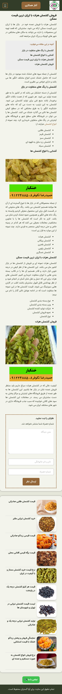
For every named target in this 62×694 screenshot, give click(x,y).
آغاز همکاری (31, 5)
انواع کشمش (51, 124)
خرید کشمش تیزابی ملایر (24, 518)
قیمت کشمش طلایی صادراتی (22, 501)
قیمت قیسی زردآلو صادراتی (22, 536)
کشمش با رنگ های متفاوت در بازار (37, 50)
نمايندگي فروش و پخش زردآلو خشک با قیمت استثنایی (21, 640)
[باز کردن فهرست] (5, 5)
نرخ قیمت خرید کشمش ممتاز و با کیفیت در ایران (21, 572)
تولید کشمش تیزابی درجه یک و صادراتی (21, 623)
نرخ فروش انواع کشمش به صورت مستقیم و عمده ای (23, 657)
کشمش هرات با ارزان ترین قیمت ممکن (35, 60)
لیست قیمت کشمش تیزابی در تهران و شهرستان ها (21, 606)
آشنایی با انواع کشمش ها (41, 55)
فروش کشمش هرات (44, 64)
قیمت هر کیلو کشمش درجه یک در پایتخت (20, 588)
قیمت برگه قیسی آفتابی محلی (21, 553)
